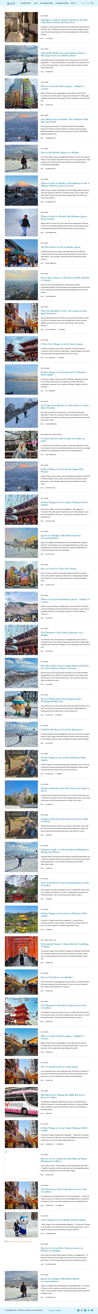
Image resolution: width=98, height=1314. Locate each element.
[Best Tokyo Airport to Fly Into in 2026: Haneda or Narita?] (21, 285)
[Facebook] (92, 1310)
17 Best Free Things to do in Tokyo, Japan (62, 344)
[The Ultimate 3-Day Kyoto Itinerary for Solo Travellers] (21, 1011)
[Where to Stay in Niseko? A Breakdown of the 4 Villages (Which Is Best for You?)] (21, 190)
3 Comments (59, 1205)
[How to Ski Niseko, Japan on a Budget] (21, 159)
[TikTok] (82, 1310)
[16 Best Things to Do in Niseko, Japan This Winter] (21, 476)
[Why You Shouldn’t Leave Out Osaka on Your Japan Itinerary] (21, 318)
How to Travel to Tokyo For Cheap (58, 569)
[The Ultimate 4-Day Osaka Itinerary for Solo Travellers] (21, 1195)
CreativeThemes (37, 1310)
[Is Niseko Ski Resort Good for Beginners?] (21, 734)
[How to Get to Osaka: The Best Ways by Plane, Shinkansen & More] (21, 1165)
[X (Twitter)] (85, 1310)
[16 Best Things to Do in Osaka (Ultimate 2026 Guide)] (21, 1134)
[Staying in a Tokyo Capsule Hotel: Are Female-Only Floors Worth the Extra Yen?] (21, 27)
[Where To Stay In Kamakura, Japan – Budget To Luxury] (21, 607)
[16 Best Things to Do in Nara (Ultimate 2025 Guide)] (21, 764)
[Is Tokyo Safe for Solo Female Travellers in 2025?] (21, 444)
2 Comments (59, 1144)
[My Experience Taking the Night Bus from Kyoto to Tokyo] (21, 1102)
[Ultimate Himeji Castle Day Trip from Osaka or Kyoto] (21, 794)
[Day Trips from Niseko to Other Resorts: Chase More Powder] (21, 413)
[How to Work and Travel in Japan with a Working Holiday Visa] (21, 705)
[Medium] (89, 1310)
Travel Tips (52, 940)
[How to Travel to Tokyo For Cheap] (21, 575)
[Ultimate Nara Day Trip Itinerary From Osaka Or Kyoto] (21, 825)
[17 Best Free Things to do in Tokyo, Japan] (21, 349)
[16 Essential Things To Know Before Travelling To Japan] (21, 951)
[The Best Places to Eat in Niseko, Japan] (21, 253)
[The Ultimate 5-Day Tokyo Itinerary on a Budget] (21, 640)
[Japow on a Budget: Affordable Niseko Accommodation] (21, 1286)
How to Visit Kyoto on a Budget (57, 977)
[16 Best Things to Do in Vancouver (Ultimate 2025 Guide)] (21, 379)
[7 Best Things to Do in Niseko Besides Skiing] (21, 1224)
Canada (47, 368)
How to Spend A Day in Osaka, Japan (59, 1067)
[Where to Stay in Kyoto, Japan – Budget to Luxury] (21, 1042)
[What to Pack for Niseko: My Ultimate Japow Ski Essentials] (21, 222)
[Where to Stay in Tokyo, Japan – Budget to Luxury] (21, 93)
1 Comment (61, 329)
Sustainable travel (61, 3)
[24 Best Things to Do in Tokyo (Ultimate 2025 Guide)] (21, 509)
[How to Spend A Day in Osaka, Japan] (21, 1071)
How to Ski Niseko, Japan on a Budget (60, 152)
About (73, 3)
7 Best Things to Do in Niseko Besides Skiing (63, 1220)
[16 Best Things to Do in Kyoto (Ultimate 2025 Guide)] (21, 919)
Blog (36, 3)
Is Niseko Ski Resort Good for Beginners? (62, 729)
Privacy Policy (55, 1310)
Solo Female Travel (46, 3)
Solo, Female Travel (55, 434)
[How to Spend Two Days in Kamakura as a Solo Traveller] (21, 889)
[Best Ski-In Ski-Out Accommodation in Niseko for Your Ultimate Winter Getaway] (21, 673)
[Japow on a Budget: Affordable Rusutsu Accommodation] (21, 543)
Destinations (25, 3)
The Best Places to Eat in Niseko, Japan (60, 247)
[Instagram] (78, 1310)
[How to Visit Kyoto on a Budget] (21, 982)
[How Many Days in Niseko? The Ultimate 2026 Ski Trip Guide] (21, 126)
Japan (46, 16)
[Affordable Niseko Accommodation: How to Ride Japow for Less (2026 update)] (21, 60)
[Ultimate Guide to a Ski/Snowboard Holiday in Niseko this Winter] (21, 857)
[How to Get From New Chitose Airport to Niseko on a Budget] (21, 1254)
